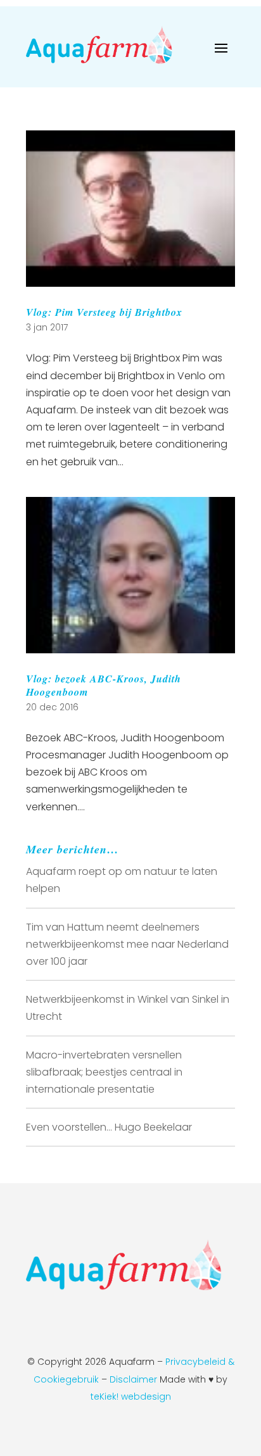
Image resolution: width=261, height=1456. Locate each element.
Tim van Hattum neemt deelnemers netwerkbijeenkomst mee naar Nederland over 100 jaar (127, 944)
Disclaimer (135, 1379)
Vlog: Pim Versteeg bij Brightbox (104, 312)
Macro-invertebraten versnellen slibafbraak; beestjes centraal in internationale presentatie (104, 1072)
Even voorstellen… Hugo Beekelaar (109, 1127)
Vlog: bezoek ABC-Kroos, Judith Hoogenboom (103, 685)
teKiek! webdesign (131, 1396)
